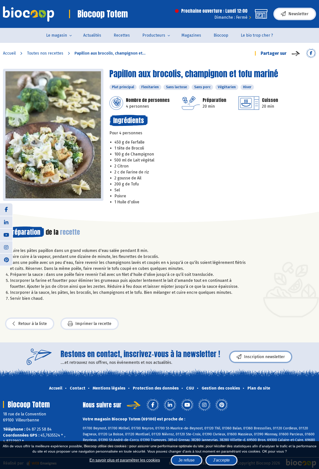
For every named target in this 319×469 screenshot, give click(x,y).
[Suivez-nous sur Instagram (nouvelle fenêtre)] (6, 247)
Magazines (191, 35)
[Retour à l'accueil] (28, 14)
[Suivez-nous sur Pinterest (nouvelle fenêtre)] (6, 259)
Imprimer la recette (93, 323)
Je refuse (186, 460)
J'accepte (221, 460)
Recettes (122, 35)
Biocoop (221, 35)
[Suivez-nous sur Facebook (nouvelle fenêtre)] (6, 209)
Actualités (92, 35)
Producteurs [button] (153, 35)
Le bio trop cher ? (257, 35)
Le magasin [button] (56, 35)
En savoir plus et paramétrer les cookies (124, 460)
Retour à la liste (32, 323)
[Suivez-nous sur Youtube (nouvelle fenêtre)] (6, 234)
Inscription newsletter (264, 356)
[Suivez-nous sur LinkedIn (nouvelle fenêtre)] (6, 222)
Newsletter (298, 13)
